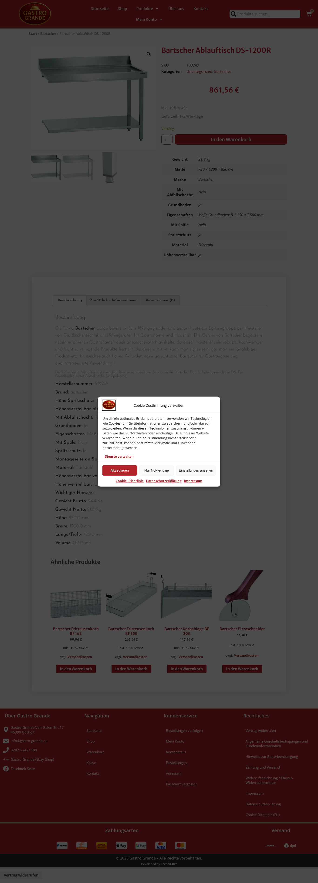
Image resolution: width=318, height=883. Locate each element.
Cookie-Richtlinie (130, 481)
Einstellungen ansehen (196, 470)
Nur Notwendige (156, 470)
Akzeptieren (120, 470)
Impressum (193, 481)
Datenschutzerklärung (164, 481)
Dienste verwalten (119, 456)
